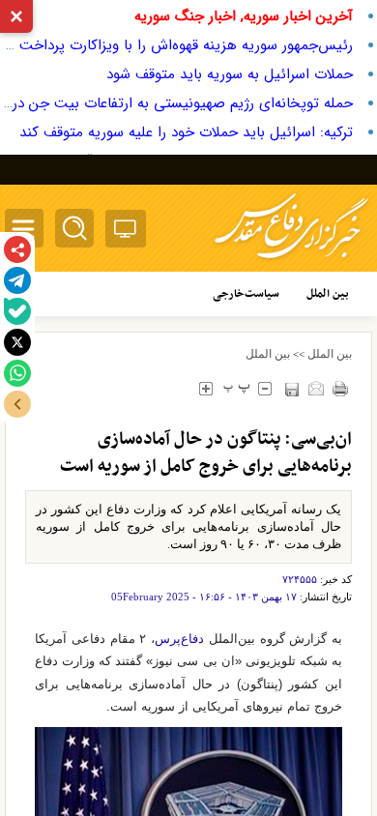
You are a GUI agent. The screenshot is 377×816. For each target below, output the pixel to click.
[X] (17, 342)
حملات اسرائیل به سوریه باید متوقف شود (229, 74)
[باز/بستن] (17, 404)
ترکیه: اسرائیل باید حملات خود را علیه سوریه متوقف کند (186, 132)
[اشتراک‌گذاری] (17, 249)
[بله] (17, 311)
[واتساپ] (17, 373)
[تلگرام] (17, 280)
